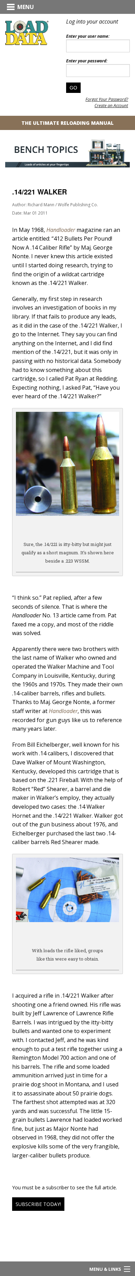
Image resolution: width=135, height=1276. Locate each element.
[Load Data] (26, 32)
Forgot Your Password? (107, 99)
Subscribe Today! (38, 1204)
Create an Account (111, 105)
